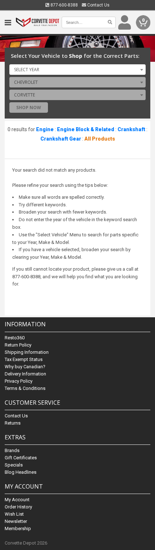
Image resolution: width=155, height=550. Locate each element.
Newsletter (16, 521)
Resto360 (15, 337)
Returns (13, 423)
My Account (17, 499)
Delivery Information (25, 374)
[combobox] (77, 69)
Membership (18, 528)
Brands (12, 450)
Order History (18, 507)
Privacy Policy (18, 381)
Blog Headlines (20, 472)
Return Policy (18, 345)
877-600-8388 (63, 5)
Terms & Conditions (25, 388)
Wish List (14, 514)
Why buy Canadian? (25, 366)
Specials (14, 465)
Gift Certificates (21, 457)
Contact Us (98, 5)
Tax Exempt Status (24, 359)
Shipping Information (27, 352)
